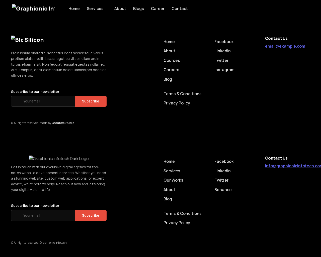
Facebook (223, 41)
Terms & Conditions (183, 93)
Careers (171, 69)
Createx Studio (63, 123)
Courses (172, 60)
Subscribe (90, 101)
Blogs (138, 8)
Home (74, 8)
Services (95, 8)
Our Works (173, 180)
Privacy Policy (177, 103)
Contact (180, 8)
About (120, 8)
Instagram (224, 69)
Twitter (221, 60)
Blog (168, 79)
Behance (223, 189)
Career (158, 8)
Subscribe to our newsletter (35, 91)
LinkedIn (222, 51)
